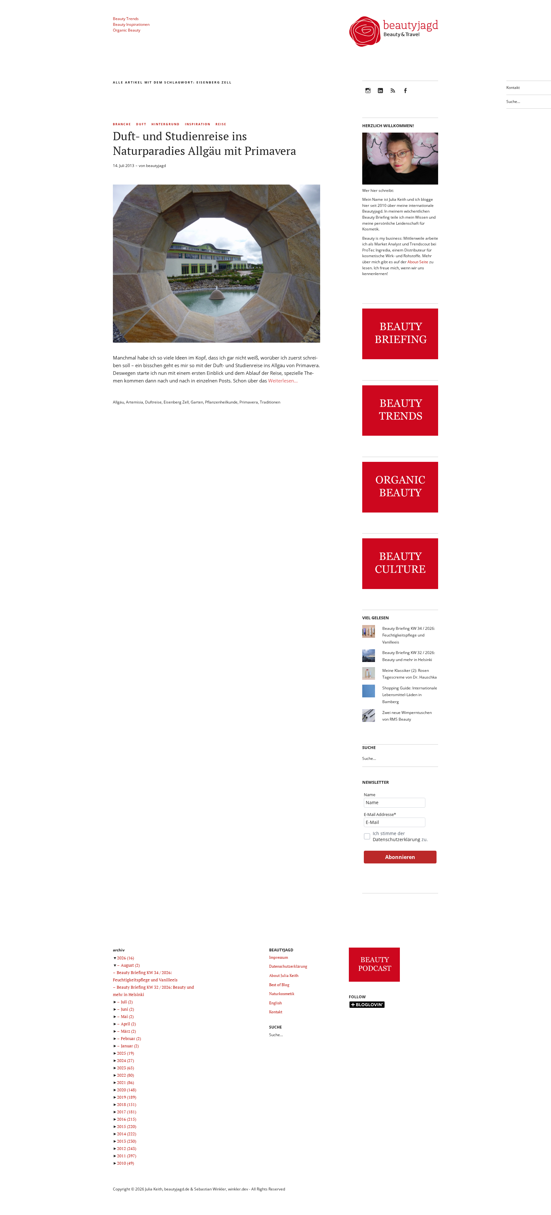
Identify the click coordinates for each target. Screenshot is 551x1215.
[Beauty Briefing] (400, 359)
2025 (125, 1053)
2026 (125, 958)
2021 (125, 1082)
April (128, 1024)
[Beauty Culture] (400, 589)
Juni (127, 1009)
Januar (130, 1046)
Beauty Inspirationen (131, 24)
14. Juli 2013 (123, 165)
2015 (126, 1126)
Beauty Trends (126, 18)
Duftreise (153, 402)
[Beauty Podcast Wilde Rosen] (374, 981)
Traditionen (270, 402)
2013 (126, 1141)
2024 (125, 1060)
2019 (126, 1097)
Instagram (368, 94)
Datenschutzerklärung (396, 839)
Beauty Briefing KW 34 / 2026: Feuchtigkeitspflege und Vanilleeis (408, 635)
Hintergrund (165, 124)
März (128, 1031)
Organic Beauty (126, 30)
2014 (126, 1134)
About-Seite (418, 262)
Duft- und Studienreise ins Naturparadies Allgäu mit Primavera (204, 143)
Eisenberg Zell (176, 402)
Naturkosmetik (281, 993)
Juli (127, 1002)
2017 (126, 1112)
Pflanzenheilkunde (221, 402)
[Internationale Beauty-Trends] (400, 436)
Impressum (278, 957)
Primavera (248, 402)
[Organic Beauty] (400, 512)
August (130, 965)
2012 (126, 1148)
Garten (197, 402)
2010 (125, 1163)
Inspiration (197, 124)
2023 (125, 1068)
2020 (126, 1090)
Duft (141, 124)
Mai (127, 1016)
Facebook (405, 94)
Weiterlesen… (283, 380)
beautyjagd (156, 165)
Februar (131, 1038)
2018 (126, 1104)
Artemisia (134, 402)
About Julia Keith (283, 975)
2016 (126, 1119)
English (275, 1002)
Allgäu (118, 402)
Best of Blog (279, 984)
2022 (125, 1075)
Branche (122, 124)
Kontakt (513, 87)
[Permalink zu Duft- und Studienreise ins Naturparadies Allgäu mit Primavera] (216, 340)
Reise (221, 124)
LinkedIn (380, 94)
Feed (393, 94)
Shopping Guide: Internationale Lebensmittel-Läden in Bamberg (409, 694)
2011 (126, 1156)
